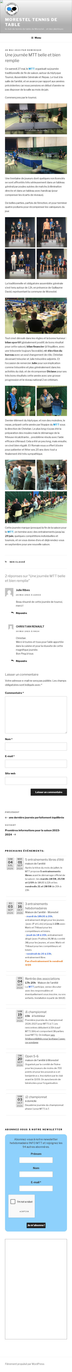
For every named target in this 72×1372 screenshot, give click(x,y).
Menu (38, 37)
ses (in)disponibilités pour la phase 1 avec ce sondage (45, 1039)
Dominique (34, 50)
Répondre (21, 613)
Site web (10, 773)
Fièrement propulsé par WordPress (24, 1363)
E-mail (10, 756)
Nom (8, 739)
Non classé (17, 562)
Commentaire (14, 692)
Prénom (36, 1154)
